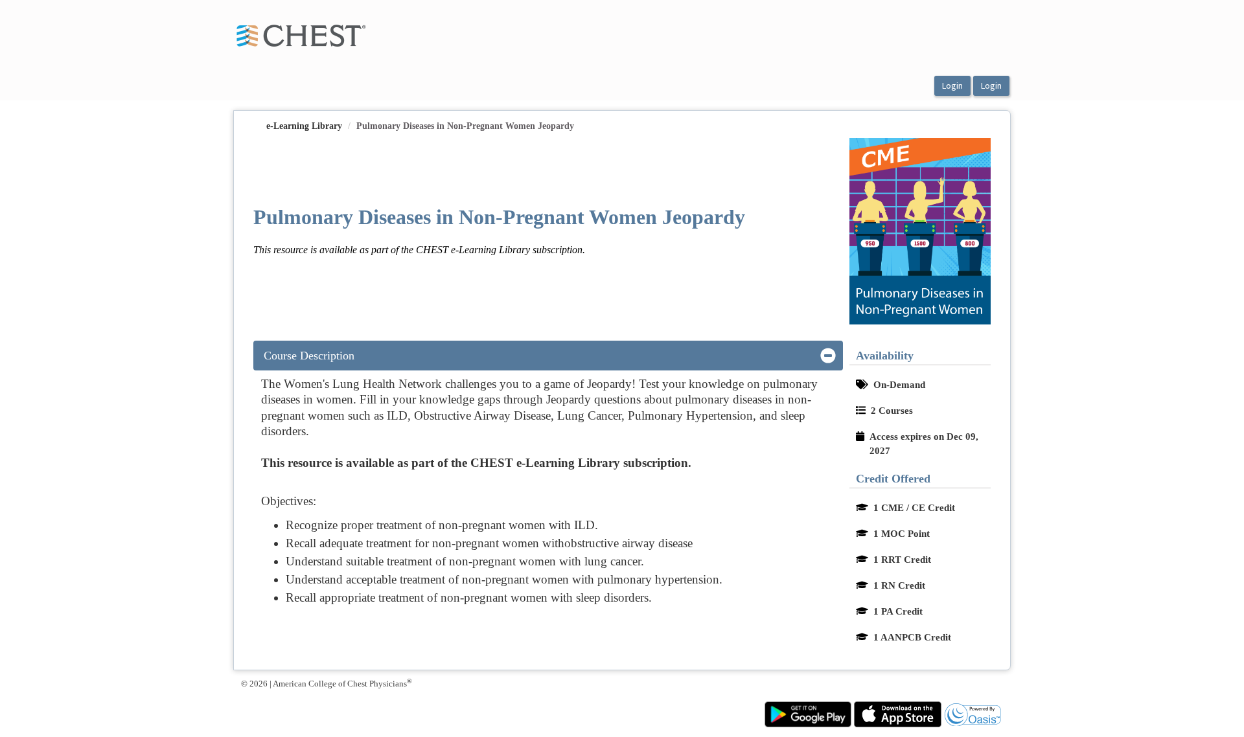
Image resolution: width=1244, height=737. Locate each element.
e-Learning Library (304, 126)
